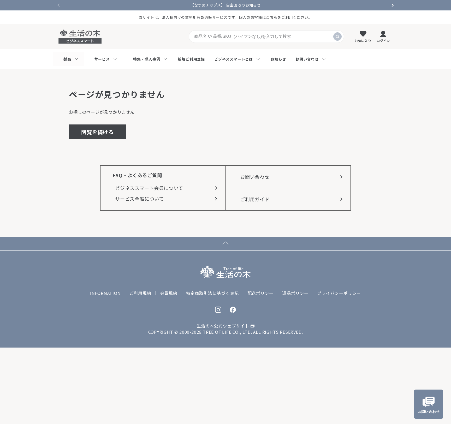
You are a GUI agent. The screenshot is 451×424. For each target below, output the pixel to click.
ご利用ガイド (255, 199)
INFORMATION (105, 293)
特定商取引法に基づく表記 (212, 293)
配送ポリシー (260, 293)
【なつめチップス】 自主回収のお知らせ (225, 5)
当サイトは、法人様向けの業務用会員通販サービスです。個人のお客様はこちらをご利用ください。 (225, 17)
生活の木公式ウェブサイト (223, 326)
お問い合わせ (255, 176)
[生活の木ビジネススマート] (80, 36)
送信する (337, 36)
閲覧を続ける (97, 132)
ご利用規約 (140, 293)
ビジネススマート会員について (149, 187)
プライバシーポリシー (339, 293)
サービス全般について (139, 198)
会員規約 (168, 293)
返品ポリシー (295, 293)
